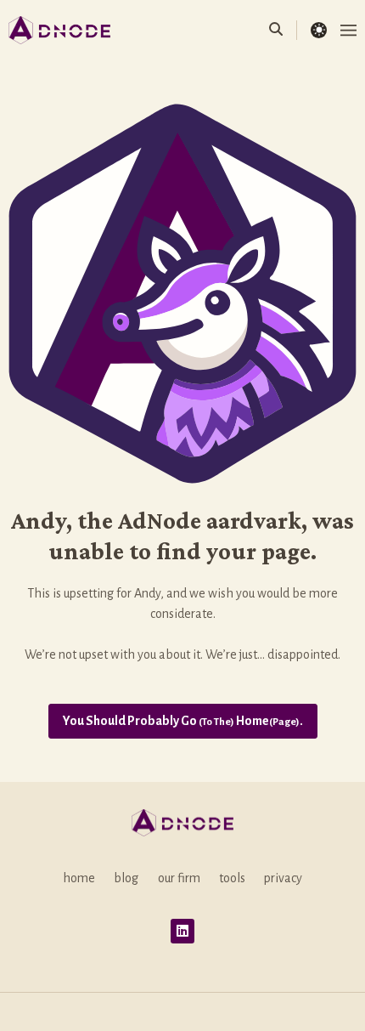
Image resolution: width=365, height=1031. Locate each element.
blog (126, 878)
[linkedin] (183, 931)
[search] (283, 29)
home (79, 878)
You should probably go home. (183, 721)
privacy (283, 878)
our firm (179, 878)
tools (232, 878)
